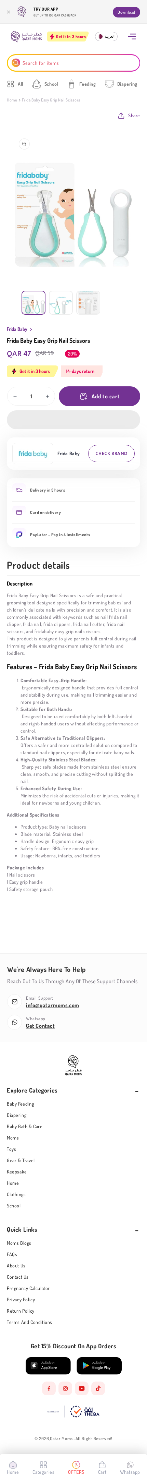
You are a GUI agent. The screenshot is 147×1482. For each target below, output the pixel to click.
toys (11, 1149)
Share (134, 115)
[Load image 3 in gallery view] (88, 303)
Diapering (16, 1115)
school (14, 1205)
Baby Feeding (20, 1104)
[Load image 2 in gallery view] (61, 303)
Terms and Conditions (29, 1322)
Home (12, 100)
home (13, 1183)
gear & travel (21, 1160)
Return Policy (21, 1311)
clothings (16, 1194)
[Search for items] (16, 63)
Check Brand (111, 453)
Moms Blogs (19, 1243)
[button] (73, 419)
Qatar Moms (61, 1438)
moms (13, 1138)
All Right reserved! (94, 1438)
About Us (16, 1265)
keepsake (17, 1171)
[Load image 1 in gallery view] (33, 303)
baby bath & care (25, 1126)
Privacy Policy (21, 1299)
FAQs (12, 1254)
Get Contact (40, 1025)
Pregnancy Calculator (28, 1288)
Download (126, 12)
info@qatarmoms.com (52, 1005)
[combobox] (73, 63)
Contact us (18, 1277)
